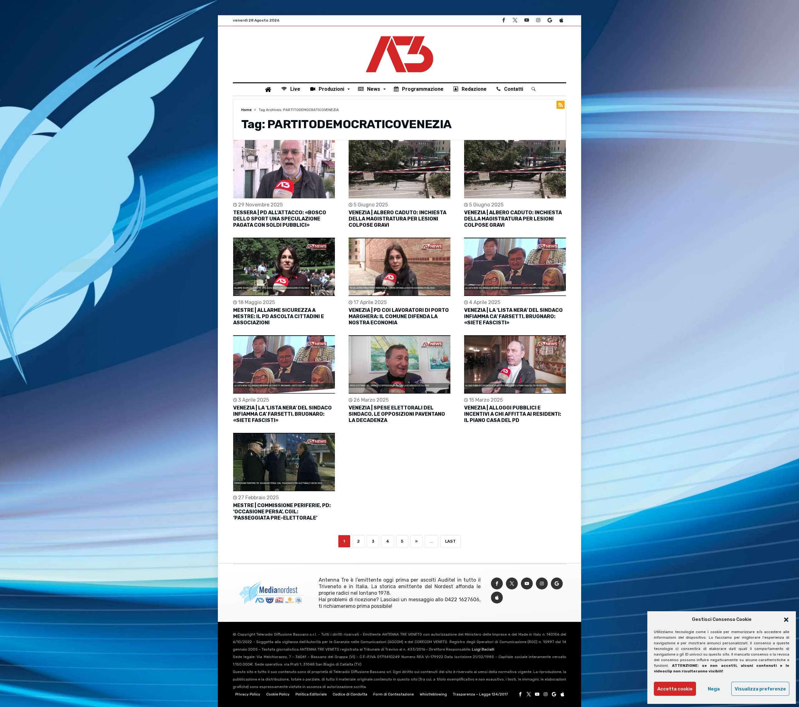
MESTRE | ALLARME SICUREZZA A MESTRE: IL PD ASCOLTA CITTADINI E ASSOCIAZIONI (278, 316)
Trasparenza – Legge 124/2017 (480, 694)
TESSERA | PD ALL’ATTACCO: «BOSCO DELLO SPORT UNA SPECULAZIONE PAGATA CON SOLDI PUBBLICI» (279, 219)
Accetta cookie (675, 689)
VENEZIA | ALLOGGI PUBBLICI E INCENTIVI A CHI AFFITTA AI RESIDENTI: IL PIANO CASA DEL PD (512, 414)
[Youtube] (527, 20)
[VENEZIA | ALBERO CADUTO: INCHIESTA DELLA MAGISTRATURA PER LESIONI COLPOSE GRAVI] (399, 169)
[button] (786, 620)
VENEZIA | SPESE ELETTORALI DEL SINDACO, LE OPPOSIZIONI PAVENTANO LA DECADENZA (397, 414)
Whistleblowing (433, 694)
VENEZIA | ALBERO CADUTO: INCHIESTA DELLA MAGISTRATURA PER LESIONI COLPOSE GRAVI (397, 219)
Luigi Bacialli (483, 649)
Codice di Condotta (350, 694)
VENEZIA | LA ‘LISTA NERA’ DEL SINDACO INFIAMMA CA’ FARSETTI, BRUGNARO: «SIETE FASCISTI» (513, 316)
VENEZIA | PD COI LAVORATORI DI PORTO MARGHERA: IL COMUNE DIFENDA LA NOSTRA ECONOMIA (399, 316)
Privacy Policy (247, 694)
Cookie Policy (278, 694)
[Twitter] (515, 20)
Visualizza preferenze (760, 689)
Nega (714, 689)
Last (450, 541)
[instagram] (538, 20)
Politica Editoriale (311, 694)
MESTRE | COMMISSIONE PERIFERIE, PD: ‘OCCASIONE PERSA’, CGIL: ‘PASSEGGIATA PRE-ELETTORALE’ (282, 511)
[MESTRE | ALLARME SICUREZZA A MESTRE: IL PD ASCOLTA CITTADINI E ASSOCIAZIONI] (284, 267)
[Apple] (561, 20)
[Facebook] (503, 20)
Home (246, 110)
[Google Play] (550, 20)
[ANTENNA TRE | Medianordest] (399, 36)
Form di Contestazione (393, 694)
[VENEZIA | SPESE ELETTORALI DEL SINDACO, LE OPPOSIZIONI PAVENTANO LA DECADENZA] (399, 364)
